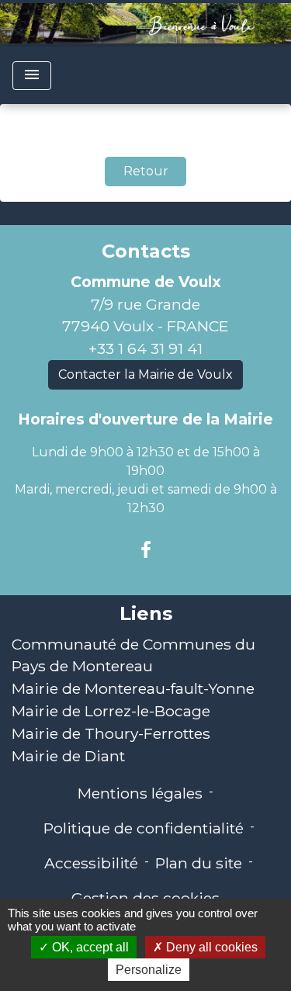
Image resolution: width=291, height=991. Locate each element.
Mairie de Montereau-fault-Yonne (133, 688)
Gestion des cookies (145, 898)
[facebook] (145, 550)
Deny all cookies (210, 947)
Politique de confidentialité (143, 828)
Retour (145, 171)
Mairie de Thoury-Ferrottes (111, 733)
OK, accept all (89, 947)
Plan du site (198, 863)
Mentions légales (140, 793)
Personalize (149, 969)
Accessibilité (91, 863)
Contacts (146, 251)
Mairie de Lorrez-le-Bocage (111, 711)
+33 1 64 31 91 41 (145, 348)
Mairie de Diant (68, 756)
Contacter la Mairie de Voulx (145, 374)
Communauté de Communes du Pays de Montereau (133, 655)
